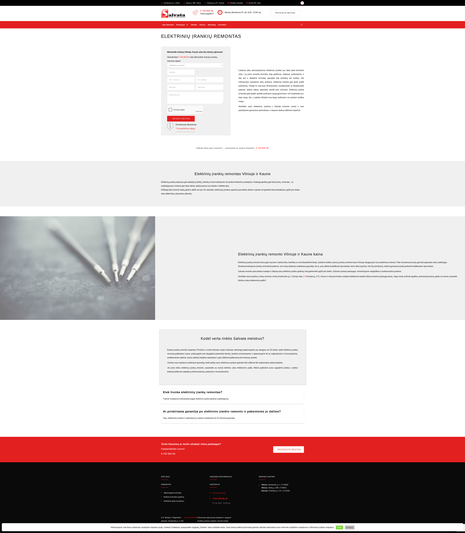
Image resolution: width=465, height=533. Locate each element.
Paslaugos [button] (180, 25)
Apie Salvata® (168, 25)
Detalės (194, 25)
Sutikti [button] (339, 527)
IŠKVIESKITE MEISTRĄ (285, 13)
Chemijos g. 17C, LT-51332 (275, 491)
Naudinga (212, 25)
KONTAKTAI (215, 484)
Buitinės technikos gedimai (174, 497)
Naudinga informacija (221, 477)
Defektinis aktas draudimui (174, 501)
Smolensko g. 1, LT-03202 (274, 485)
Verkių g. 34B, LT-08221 (274, 488)
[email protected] (190, 517)
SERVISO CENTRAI (267, 477)
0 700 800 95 (206, 10)
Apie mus (165, 477)
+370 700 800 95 (220, 498)
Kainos (202, 25)
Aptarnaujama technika (172, 493)
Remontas (166, 484)
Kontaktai (222, 25)
